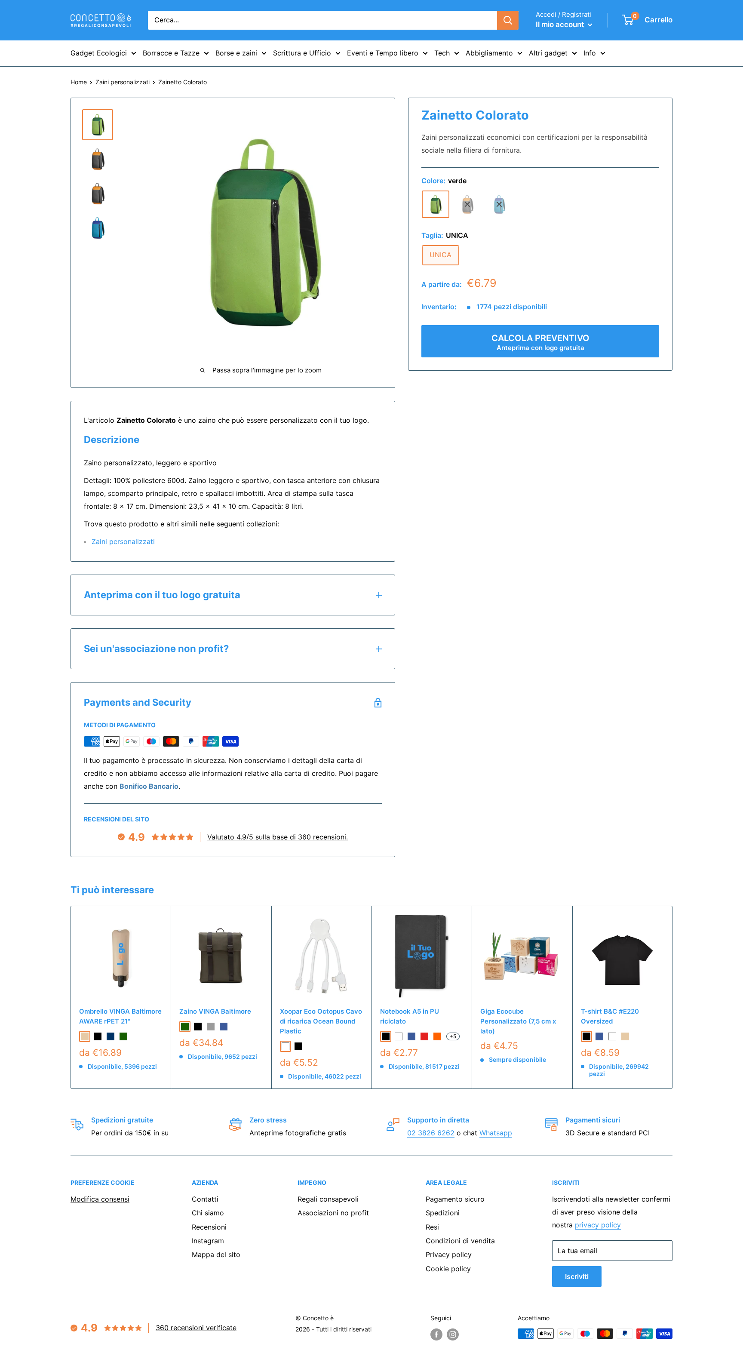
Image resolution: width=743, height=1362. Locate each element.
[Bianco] (285, 1046)
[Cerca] (508, 20)
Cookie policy (448, 1268)
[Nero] (298, 1046)
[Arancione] (437, 1036)
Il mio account (561, 24)
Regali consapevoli (328, 1199)
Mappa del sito (216, 1254)
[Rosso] (424, 1036)
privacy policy (598, 1225)
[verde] (435, 204)
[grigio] (467, 204)
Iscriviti (577, 1276)
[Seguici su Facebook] (436, 1334)
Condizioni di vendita (460, 1240)
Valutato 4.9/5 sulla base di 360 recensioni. (277, 837)
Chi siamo (208, 1212)
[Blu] (411, 1036)
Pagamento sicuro (455, 1199)
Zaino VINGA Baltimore (215, 1011)
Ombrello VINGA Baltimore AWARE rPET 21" (120, 1016)
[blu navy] (110, 1036)
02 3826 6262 (430, 1132)
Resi (432, 1227)
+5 (453, 1036)
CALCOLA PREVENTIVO (540, 342)
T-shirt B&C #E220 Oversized (610, 1016)
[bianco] (612, 1036)
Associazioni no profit (333, 1212)
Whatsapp (495, 1132)
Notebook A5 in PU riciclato (409, 1016)
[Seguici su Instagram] (453, 1334)
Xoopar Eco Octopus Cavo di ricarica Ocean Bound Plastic (321, 1021)
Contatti (205, 1199)
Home (79, 82)
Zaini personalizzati (122, 82)
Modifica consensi (100, 1199)
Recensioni (209, 1227)
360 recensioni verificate (196, 1327)
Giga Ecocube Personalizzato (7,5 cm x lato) (518, 1021)
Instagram (208, 1240)
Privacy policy (449, 1254)
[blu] (499, 204)
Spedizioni (443, 1212)
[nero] (97, 1036)
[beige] (85, 1036)
